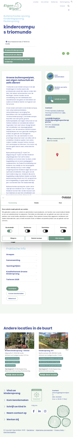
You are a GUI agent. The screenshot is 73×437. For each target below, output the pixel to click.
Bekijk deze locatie (14, 374)
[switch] (27, 231)
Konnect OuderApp (57, 111)
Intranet (62, 6)
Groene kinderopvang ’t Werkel (17, 351)
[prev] (63, 53)
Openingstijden (13, 266)
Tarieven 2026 (12, 279)
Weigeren (13, 238)
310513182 (52, 127)
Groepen (10, 254)
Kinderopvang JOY (46, 351)
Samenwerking (13, 260)
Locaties (35, 2)
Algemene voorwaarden (44, 430)
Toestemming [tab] (12, 203)
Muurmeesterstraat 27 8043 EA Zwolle (56, 140)
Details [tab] (36, 203)
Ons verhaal (44, 2)
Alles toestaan (59, 238)
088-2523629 (56, 397)
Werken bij (54, 2)
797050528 (55, 125)
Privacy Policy (59, 430)
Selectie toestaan (36, 238)
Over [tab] (60, 203)
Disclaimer (30, 430)
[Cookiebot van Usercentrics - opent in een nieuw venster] (63, 197)
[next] (67, 53)
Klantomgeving (64, 2)
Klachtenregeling (10, 432)
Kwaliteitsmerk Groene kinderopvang (16, 273)
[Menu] (68, 10)
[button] (72, 1)
